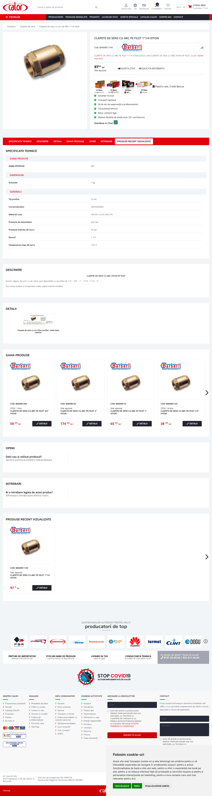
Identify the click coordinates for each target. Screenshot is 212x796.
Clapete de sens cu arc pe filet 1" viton (128, 412)
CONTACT (178, 17)
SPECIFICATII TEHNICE (20, 141)
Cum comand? (63, 727)
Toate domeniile (90, 738)
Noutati (8, 707)
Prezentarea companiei (15, 703)
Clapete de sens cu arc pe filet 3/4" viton (29, 412)
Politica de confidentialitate (36, 718)
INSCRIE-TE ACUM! (132, 735)
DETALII (57, 141)
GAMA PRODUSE (75, 141)
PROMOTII (95, 17)
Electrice (87, 731)
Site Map (35, 727)
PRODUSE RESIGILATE (76, 17)
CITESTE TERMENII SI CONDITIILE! (124, 725)
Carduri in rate (37, 710)
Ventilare (87, 727)
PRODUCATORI (55, 17)
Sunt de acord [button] (122, 786)
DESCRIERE (42, 141)
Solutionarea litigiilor (66, 723)
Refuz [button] (137, 786)
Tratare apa (88, 710)
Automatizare (89, 714)
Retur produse (64, 707)
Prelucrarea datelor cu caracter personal (66, 718)
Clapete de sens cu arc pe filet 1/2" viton (180, 412)
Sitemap (6, 790)
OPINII (92, 141)
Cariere (8, 717)
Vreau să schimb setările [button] (157, 786)
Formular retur (37, 723)
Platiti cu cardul (38, 707)
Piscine (86, 734)
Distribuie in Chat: (104, 123)
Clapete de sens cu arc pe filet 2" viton (78, 412)
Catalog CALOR (12, 710)
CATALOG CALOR (148, 17)
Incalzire (87, 703)
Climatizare (88, 707)
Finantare (9, 714)
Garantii (60, 703)
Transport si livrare (65, 714)
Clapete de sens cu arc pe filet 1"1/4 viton (30, 576)
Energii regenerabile (92, 720)
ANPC (60, 733)
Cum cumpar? (63, 730)
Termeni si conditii (39, 714)
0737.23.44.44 (172, 657)
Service (60, 710)
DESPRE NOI (165, 17)
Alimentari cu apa (91, 717)
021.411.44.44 (191, 657)
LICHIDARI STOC (110, 17)
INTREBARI (106, 141)
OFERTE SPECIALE (129, 17)
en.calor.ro (9, 720)
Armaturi (87, 724)
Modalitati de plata (39, 703)
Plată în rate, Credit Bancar (169, 86)
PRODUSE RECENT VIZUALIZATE (134, 141)
